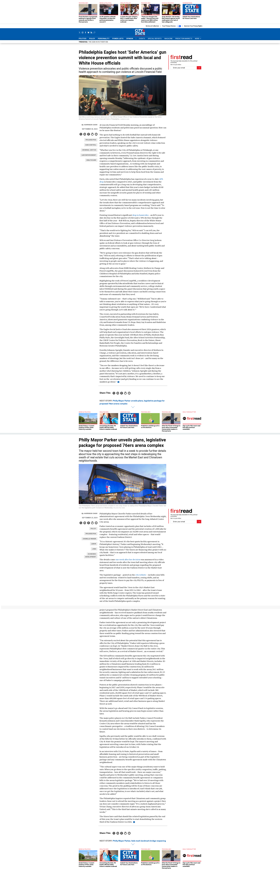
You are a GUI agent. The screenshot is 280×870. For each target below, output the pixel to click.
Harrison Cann (89, 124)
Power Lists (117, 39)
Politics (82, 39)
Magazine (168, 39)
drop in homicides (140, 215)
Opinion (129, 39)
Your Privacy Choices (169, 26)
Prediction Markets (183, 39)
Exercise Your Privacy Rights (193, 26)
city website (140, 574)
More (197, 38)
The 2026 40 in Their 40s (98, 42)
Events (142, 39)
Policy (92, 39)
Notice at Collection (152, 26)
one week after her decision (128, 559)
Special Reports (155, 39)
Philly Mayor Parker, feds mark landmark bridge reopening (139, 840)
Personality (103, 39)
